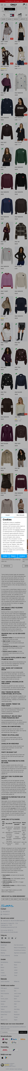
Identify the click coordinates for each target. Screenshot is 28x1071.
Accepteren (22, 556)
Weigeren (13, 556)
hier (6, 546)
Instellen (5, 556)
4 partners (17, 529)
